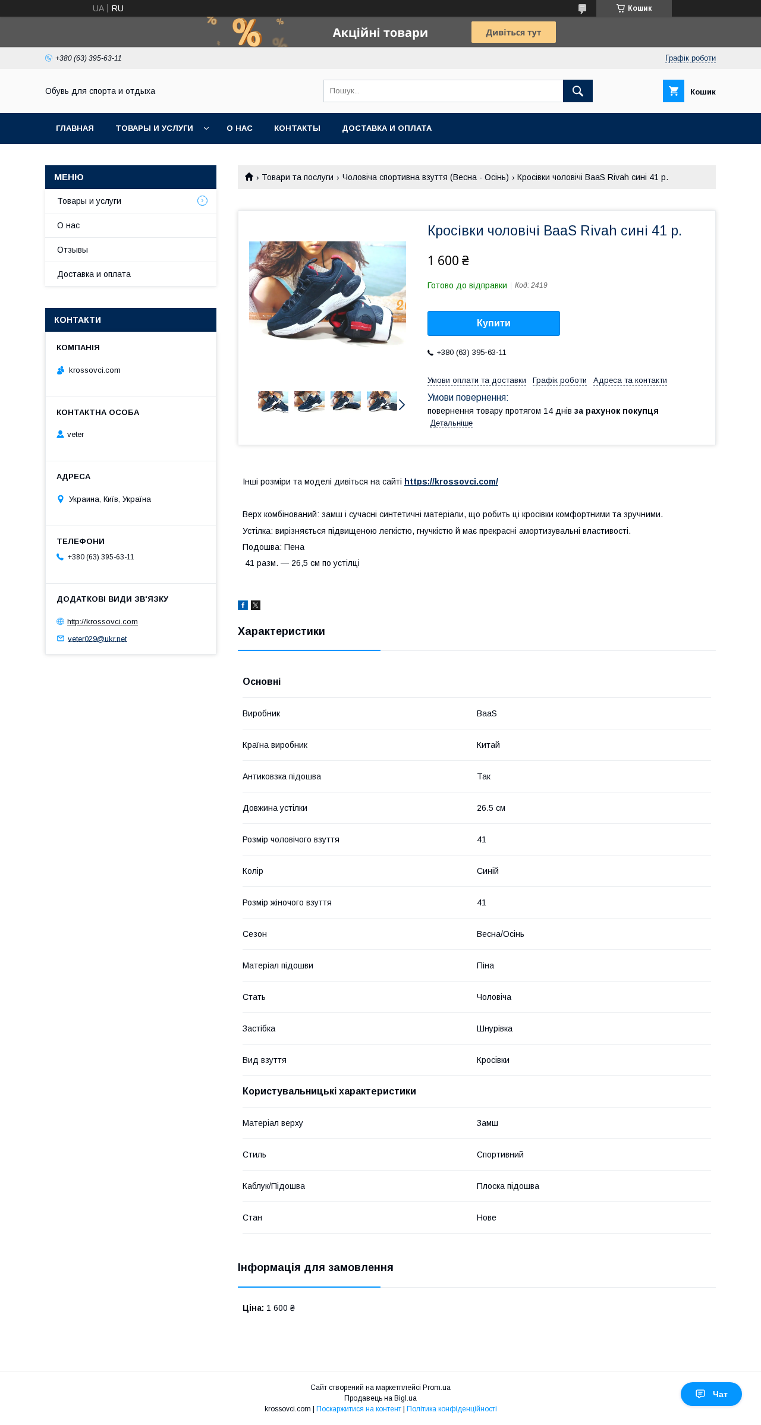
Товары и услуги (154, 128)
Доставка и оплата (387, 128)
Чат (720, 1394)
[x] (255, 607)
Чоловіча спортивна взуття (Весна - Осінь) (425, 177)
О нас (240, 128)
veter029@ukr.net (97, 638)
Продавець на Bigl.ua (380, 1398)
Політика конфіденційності (452, 1409)
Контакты (297, 128)
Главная (75, 128)
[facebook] (243, 607)
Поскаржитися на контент (358, 1409)
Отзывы (72, 249)
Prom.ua (437, 1387)
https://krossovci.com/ (451, 481)
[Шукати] (578, 91)
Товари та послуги (298, 177)
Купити (494, 323)
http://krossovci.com (102, 621)
